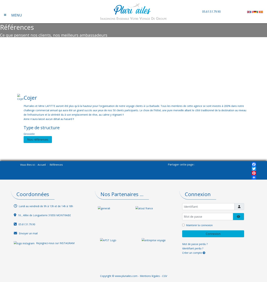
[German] (255, 12)
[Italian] (258, 12)
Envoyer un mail (28, 233)
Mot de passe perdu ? (195, 244)
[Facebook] (254, 164)
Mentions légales (150, 276)
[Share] (254, 177)
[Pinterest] (254, 173)
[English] (248, 12)
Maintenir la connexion (199, 225)
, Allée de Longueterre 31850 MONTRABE (46, 215)
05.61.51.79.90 (211, 12)
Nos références (37, 140)
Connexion (213, 234)
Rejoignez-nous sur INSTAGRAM (55, 243)
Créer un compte (192, 252)
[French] (252, 12)
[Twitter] (254, 169)
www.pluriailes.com (126, 276)
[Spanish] (261, 12)
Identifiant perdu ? (192, 248)
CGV (164, 276)
